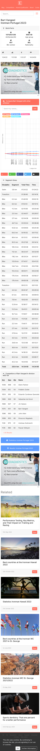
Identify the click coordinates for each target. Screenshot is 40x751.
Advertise (34, 735)
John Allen (22, 413)
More (34, 609)
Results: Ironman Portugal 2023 (21, 448)
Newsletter (13, 735)
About (32, 7)
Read (34, 532)
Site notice (24, 737)
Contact (16, 737)
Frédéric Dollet (23, 390)
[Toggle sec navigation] (36, 14)
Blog (3, 7)
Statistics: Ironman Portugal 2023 (21, 440)
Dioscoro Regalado (25, 418)
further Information (29, 748)
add (34, 109)
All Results (8, 433)
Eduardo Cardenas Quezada (28, 394)
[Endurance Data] (20, 3)
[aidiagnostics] (20, 78)
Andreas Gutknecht (25, 423)
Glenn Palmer (23, 385)
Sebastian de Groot (25, 399)
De (7, 735)
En (3, 735)
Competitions (10, 7)
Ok (18, 748)
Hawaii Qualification (22, 7)
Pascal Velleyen (24, 428)
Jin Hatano (22, 404)
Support (26, 735)
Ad (38, 95)
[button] (4, 174)
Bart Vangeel (23, 409)
